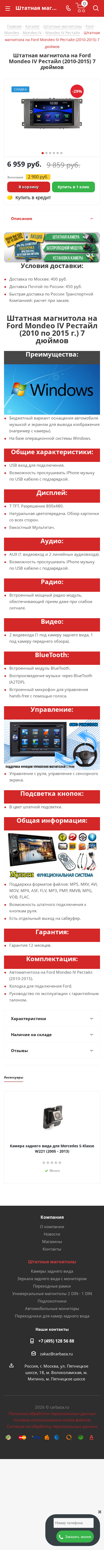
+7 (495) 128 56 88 (56, 1341)
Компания (52, 1217)
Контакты (52, 1249)
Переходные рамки (52, 1286)
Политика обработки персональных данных (52, 1413)
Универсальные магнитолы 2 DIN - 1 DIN (52, 1293)
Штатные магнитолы (52, 1262)
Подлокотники (52, 1301)
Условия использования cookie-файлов (52, 1420)
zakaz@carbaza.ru (56, 1353)
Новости (52, 1234)
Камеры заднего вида (52, 1271)
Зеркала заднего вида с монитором (52, 1278)
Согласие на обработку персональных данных (52, 1426)
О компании (52, 1226)
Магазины (52, 1241)
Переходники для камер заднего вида (52, 1316)
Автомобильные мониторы (52, 1308)
